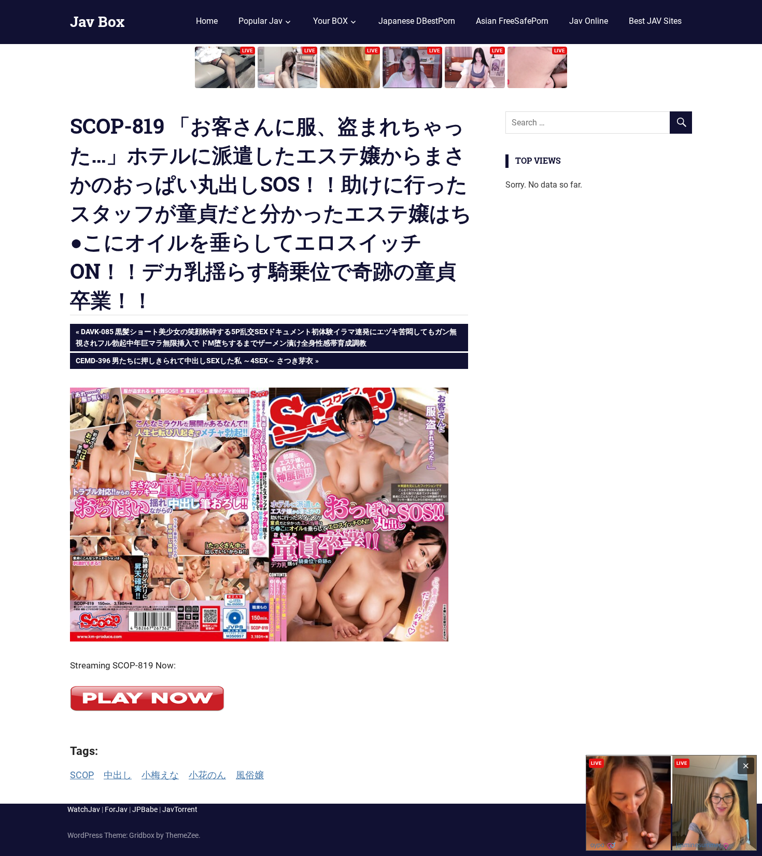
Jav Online (588, 21)
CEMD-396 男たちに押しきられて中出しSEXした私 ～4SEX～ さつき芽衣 (194, 362)
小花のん (207, 774)
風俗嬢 (250, 774)
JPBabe (145, 809)
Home (207, 21)
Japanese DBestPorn (416, 21)
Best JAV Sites (655, 21)
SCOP (82, 774)
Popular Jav (260, 21)
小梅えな (160, 774)
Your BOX (330, 21)
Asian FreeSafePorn (512, 21)
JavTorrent (179, 809)
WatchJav (83, 809)
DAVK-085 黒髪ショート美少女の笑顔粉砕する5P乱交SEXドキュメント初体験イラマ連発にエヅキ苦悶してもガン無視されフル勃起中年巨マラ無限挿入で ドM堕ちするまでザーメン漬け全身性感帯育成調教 (266, 337)
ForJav (116, 809)
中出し (118, 774)
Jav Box (97, 21)
